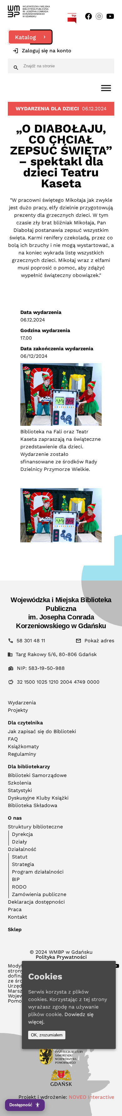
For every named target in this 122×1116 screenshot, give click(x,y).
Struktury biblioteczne (35, 827)
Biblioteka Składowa (32, 805)
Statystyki (20, 790)
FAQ (13, 739)
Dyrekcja (22, 834)
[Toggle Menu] (106, 88)
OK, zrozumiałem (47, 1035)
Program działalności (38, 872)
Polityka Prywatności (61, 957)
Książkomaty (23, 746)
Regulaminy (22, 754)
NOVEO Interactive (91, 1097)
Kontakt (17, 917)
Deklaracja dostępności (36, 902)
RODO (19, 887)
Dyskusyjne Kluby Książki (38, 798)
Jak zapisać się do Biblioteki (42, 731)
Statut (20, 857)
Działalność (22, 849)
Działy (19, 842)
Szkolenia (19, 783)
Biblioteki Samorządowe (37, 775)
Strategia (23, 864)
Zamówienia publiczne (39, 894)
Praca (15, 909)
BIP (16, 879)
